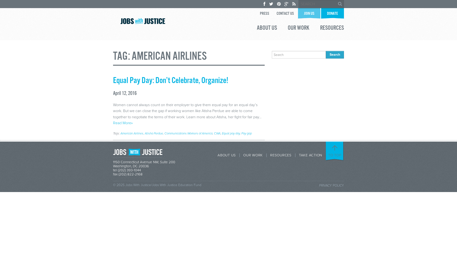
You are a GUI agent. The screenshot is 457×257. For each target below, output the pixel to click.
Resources (332, 28)
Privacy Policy (331, 185)
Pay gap (246, 133)
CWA (217, 133)
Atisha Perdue (154, 133)
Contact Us (285, 13)
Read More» (123, 123)
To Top (335, 155)
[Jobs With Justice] (143, 21)
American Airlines (131, 133)
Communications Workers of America (188, 133)
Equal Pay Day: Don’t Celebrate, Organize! (170, 80)
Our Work (298, 28)
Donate (332, 13)
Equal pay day (231, 133)
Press (264, 13)
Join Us (309, 13)
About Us (267, 28)
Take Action (310, 155)
